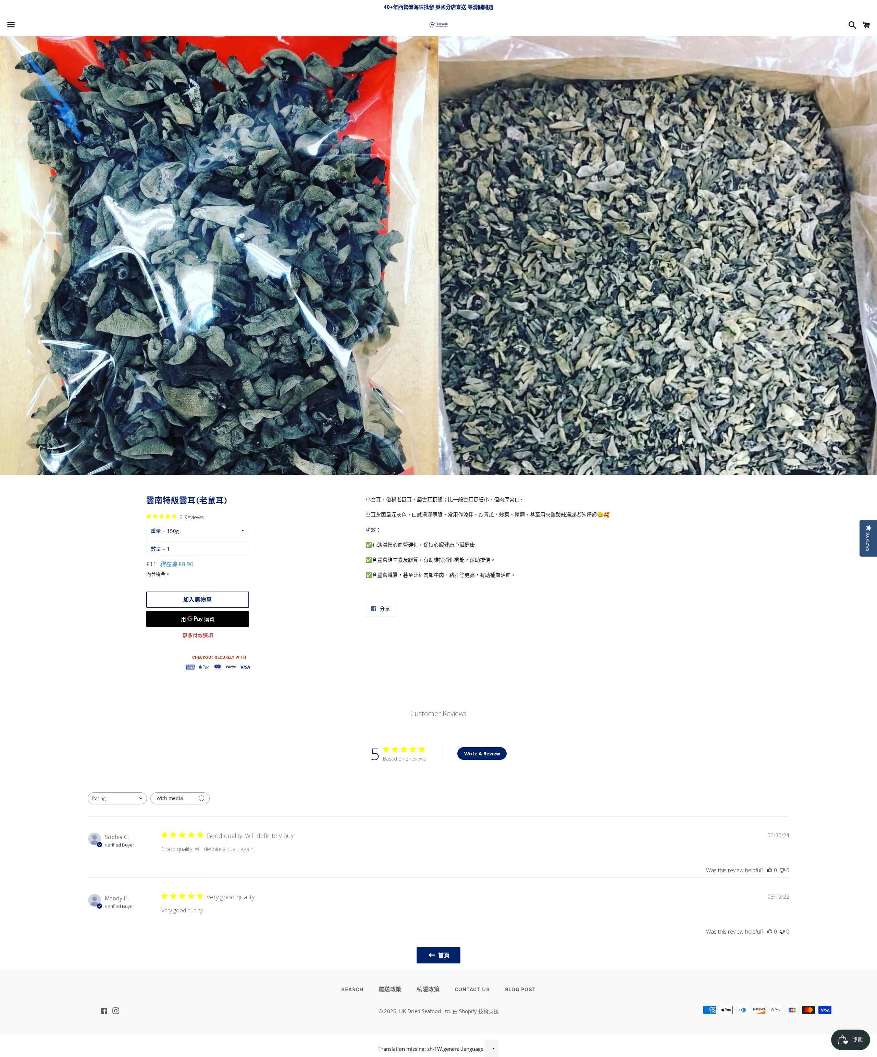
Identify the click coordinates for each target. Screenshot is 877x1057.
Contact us (472, 989)
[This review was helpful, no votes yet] (769, 870)
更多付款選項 (197, 635)
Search (352, 989)
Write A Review (482, 753)
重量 (156, 530)
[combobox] (117, 798)
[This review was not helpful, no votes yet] (782, 870)
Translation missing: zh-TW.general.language (431, 1048)
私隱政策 (428, 989)
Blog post (520, 989)
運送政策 (390, 989)
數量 (156, 548)
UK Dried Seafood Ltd (424, 1011)
